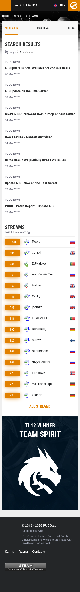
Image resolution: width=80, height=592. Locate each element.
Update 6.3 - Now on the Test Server (31, 183)
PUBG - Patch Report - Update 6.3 (29, 206)
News (17, 16)
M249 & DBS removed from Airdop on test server (40, 114)
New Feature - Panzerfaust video (28, 137)
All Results (11, 28)
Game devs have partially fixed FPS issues (35, 160)
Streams (32, 16)
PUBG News (43, 28)
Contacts (38, 551)
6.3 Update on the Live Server (26, 91)
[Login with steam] (74, 5)
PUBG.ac (27, 536)
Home (6, 16)
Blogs (71, 28)
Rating (23, 551)
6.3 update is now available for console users (37, 68)
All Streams (40, 406)
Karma (9, 551)
